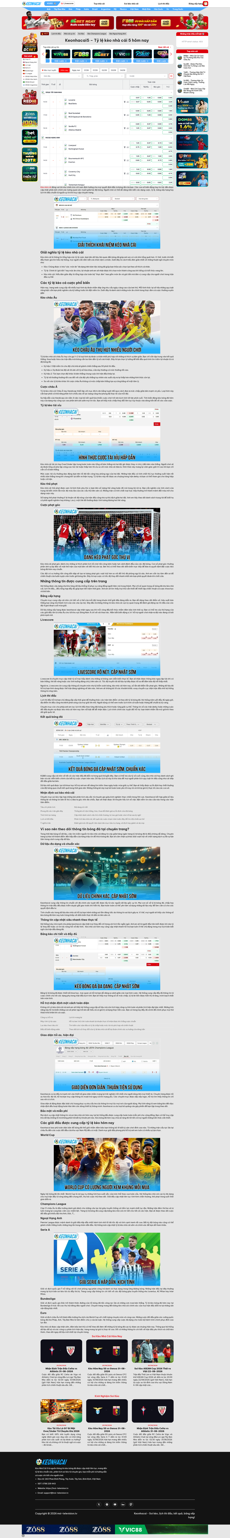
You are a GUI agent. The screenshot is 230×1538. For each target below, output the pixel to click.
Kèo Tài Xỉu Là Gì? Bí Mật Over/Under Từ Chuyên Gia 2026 (61, 1429)
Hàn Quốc (158, 9)
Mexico (123, 9)
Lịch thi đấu (163, 4)
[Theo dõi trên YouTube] (115, 1504)
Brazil (95, 9)
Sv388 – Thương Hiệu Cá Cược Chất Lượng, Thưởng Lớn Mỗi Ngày (194, 82)
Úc (168, 9)
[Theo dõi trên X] (98, 1504)
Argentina (105, 9)
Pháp (78, 9)
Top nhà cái (99, 4)
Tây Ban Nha (59, 9)
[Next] (170, 54)
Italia (86, 9)
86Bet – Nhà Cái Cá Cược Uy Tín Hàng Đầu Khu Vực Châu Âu (194, 58)
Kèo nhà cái (45, 187)
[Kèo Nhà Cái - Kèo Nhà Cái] (32, 3)
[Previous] (43, 54)
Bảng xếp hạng (196, 4)
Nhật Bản (146, 9)
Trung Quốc (177, 9)
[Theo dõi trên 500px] (123, 1504)
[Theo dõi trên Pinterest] (106, 1504)
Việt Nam (134, 9)
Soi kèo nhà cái (131, 4)
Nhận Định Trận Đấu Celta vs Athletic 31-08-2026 (61, 1370)
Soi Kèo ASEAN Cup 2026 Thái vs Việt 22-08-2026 (152, 1370)
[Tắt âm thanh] (171, 76)
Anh (48, 9)
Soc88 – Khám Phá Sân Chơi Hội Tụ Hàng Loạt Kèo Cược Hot (194, 66)
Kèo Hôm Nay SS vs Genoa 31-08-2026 (107, 1370)
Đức (70, 9)
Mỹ (115, 9)
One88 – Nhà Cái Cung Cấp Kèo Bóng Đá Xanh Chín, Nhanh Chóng (194, 91)
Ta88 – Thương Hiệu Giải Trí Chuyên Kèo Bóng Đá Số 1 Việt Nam (194, 74)
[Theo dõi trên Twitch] (131, 1504)
